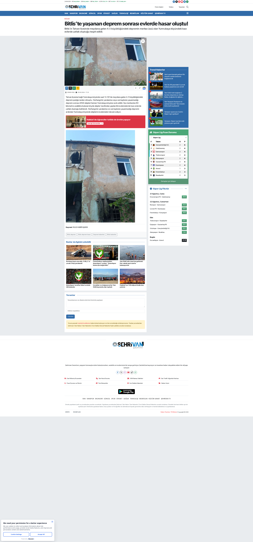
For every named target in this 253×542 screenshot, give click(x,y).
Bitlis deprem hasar (84, 234)
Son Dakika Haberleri (136, 383)
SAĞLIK (115, 13)
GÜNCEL (92, 13)
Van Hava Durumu (104, 378)
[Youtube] (128, 372)
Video (171, 7)
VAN (66, 13)
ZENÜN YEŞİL (71, 92)
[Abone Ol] (144, 88)
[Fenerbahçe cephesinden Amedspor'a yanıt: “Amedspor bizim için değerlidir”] (105, 252)
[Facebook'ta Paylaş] (66, 88)
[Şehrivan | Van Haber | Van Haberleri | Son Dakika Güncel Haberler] (76, 7)
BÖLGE (67, 19)
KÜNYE (67, 412)
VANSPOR (73, 13)
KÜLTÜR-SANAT (147, 13)
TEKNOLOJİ (123, 13)
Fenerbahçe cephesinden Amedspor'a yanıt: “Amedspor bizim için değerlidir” (104, 263)
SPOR (99, 13)
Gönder (70, 316)
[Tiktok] (132, 372)
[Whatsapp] (135, 372)
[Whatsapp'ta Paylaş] (74, 88)
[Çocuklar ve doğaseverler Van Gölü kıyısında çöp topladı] (105, 276)
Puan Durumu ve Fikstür (74, 383)
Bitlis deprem (71, 234)
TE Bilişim (174, 412)
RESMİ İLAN (134, 13)
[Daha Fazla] (77, 88)
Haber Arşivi (165, 383)
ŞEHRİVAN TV (160, 13)
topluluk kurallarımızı (84, 323)
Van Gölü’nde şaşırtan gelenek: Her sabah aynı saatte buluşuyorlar (131, 263)
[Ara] (187, 7)
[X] (121, 372)
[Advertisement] (168, 51)
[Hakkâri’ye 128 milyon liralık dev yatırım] (132, 276)
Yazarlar (182, 7)
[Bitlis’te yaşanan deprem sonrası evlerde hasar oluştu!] (106, 62)
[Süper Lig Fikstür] (186, 189)
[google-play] (126, 391)
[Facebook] (117, 372)
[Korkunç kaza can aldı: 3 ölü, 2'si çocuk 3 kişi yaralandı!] (78, 252)
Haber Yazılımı (165, 412)
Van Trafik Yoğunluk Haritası (170, 378)
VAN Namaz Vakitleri (136, 378)
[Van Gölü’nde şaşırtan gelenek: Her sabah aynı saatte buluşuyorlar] (132, 252)
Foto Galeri (159, 7)
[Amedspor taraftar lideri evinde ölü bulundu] (78, 276)
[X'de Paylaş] (70, 88)
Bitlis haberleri (111, 234)
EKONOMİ (83, 13)
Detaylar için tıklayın (168, 181)
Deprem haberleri (99, 234)
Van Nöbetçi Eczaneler (74, 378)
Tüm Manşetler (103, 383)
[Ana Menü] (187, 13)
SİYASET (106, 13)
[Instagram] (124, 372)
